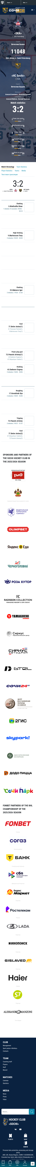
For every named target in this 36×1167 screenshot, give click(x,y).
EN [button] (32, 10)
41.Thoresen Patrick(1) (15, 329)
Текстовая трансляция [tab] (9, 174)
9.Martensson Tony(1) (16, 331)
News (4, 1094)
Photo (5, 1097)
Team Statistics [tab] (22, 167)
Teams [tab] (17, 171)
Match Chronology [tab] (7, 167)
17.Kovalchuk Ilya (16, 393)
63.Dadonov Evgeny (15, 369)
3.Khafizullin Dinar (15, 206)
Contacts (5, 1051)
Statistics (6, 1083)
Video (4, 1099)
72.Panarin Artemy (15, 421)
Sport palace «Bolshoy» (10, 1048)
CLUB (5, 1042)
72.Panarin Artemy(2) (16, 438)
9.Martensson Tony (15, 235)
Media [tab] (24, 171)
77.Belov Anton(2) (16, 433)
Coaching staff (7, 1062)
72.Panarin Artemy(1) (14, 354)
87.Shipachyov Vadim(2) (14, 436)
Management (7, 1045)
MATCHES (7, 1077)
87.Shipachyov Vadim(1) (15, 359)
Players (5, 1064)
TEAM (5, 1058)
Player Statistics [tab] (6, 171)
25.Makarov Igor (16, 290)
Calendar (5, 1080)
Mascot (5, 1070)
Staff (4, 1067)
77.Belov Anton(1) (16, 326)
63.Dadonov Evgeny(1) (15, 357)
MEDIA (6, 1090)
